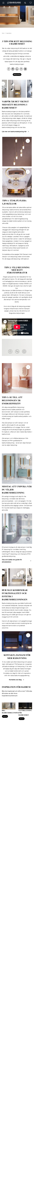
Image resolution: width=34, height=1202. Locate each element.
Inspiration (8, 33)
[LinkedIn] (17, 68)
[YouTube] (25, 68)
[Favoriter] (30, 3)
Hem (3, 33)
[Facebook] (8, 68)
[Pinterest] (21, 68)
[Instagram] (12, 68)
